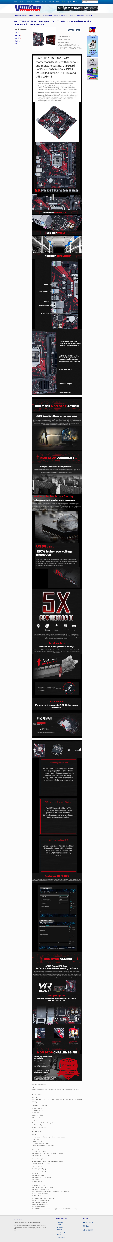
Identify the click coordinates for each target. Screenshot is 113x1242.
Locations (29, 2)
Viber (87, 1226)
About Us (22, 2)
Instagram (89, 1230)
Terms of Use (61, 1237)
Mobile (24, 15)
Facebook (89, 1222)
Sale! (63, 2)
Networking (80, 15)
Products (44, 2)
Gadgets (31, 15)
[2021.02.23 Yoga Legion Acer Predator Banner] (77, 10)
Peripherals (64, 15)
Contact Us (37, 2)
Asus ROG (18, 35)
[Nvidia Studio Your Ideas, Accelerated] (92, 79)
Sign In (69, 2)
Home (15, 2)
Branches (60, 1227)
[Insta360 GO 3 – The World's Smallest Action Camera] (92, 57)
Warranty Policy (61, 1232)
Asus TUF (18, 38)
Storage (38, 15)
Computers (17, 15)
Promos (58, 2)
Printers (72, 15)
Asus (17, 32)
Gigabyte (18, 41)
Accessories (89, 15)
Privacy (59, 1234)
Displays (56, 15)
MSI (16, 44)
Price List (51, 2)
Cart (76, 2)
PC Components (47, 15)
